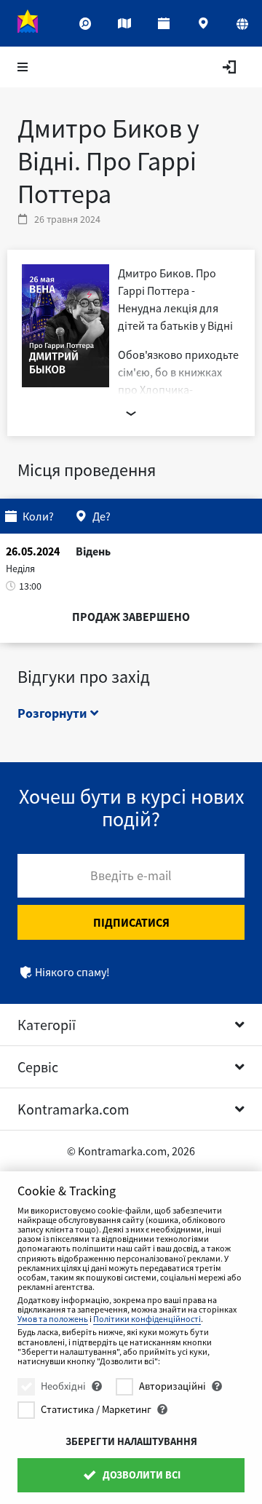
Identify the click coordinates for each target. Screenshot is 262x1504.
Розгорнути (53, 713)
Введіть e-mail (131, 875)
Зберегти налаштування (131, 1441)
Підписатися (131, 922)
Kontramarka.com (73, 1109)
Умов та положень (52, 1318)
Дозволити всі (140, 1474)
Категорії (46, 1025)
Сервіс (37, 1067)
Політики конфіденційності (147, 1318)
